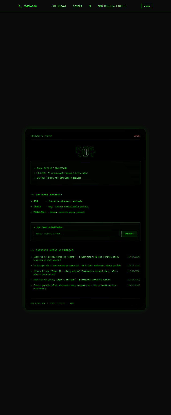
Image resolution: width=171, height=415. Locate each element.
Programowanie (59, 6)
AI (90, 6)
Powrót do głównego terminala (65, 201)
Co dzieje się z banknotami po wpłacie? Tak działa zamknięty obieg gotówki (77, 265)
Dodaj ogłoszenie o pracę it (112, 6)
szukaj (147, 6)
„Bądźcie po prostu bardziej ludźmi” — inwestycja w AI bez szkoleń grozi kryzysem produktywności (76, 258)
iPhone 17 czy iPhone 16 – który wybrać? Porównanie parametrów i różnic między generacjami (76, 272)
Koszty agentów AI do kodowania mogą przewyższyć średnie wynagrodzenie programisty (75, 287)
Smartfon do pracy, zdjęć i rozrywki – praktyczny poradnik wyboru (72, 280)
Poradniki (77, 6)
